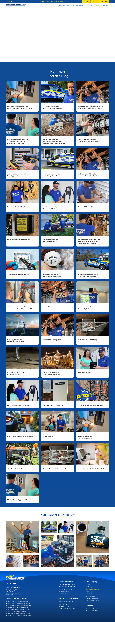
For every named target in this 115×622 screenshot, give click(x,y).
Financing (89, 591)
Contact (88, 584)
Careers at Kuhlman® (92, 598)
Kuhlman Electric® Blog (93, 589)
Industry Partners (91, 595)
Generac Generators (64, 588)
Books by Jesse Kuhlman (92, 602)
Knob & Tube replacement (66, 601)
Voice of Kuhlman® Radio (93, 600)
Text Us (95, 1)
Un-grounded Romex (64, 606)
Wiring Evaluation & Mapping (67, 608)
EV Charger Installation (65, 589)
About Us (88, 586)
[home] (16, 5)
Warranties (89, 593)
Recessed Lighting (64, 591)
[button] (64, 5)
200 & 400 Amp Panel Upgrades (67, 586)
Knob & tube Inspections (65, 603)
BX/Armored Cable (64, 604)
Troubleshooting (63, 593)
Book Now (104, 1)
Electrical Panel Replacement (67, 584)
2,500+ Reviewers (90, 596)
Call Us (86, 1)
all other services (64, 595)
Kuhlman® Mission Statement (94, 588)
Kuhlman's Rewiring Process (67, 610)
